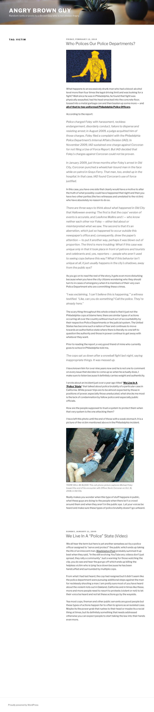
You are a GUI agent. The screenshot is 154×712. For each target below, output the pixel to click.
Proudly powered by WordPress (23, 705)
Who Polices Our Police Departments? (100, 43)
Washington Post (105, 551)
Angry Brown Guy (40, 10)
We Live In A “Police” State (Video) (97, 536)
